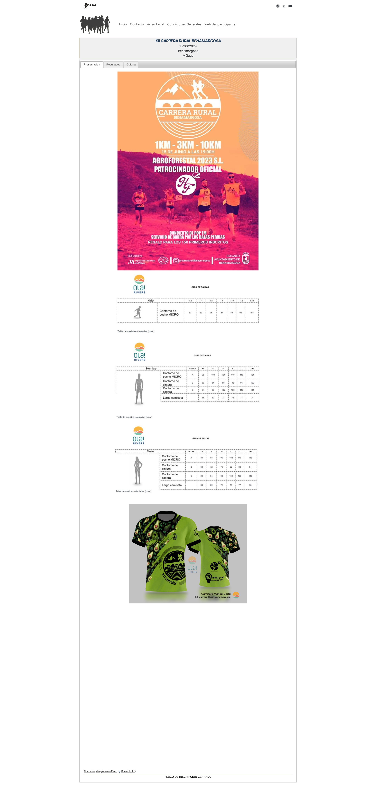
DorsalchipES (128, 771)
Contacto (137, 24)
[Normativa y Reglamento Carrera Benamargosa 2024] (188, 681)
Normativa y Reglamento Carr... (100, 771)
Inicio (123, 24)
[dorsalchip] (89, 6)
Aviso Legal (155, 24)
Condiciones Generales (184, 24)
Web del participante (219, 24)
